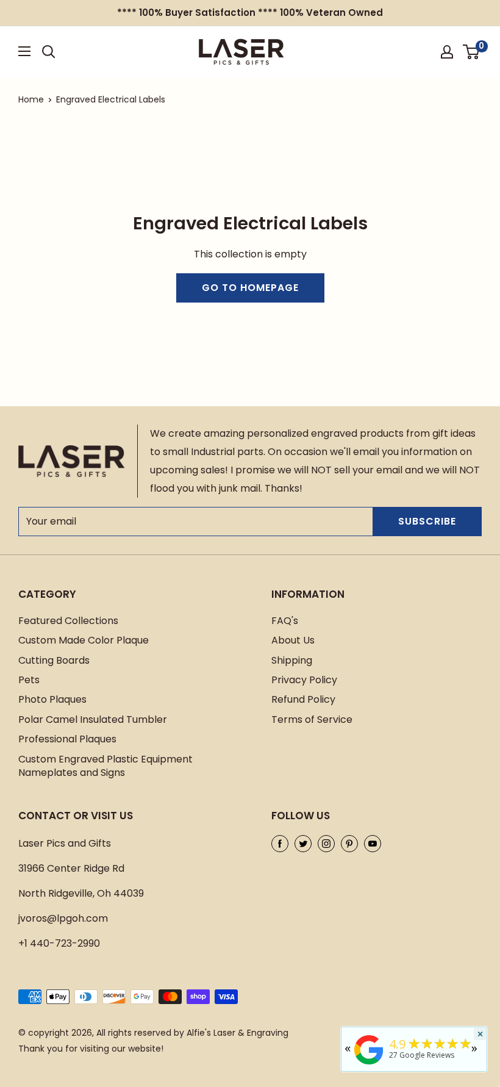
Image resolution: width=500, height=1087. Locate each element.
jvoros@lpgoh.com (63, 918)
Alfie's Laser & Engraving (237, 1033)
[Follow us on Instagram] (326, 843)
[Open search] (48, 52)
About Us (293, 640)
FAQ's (284, 621)
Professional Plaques (67, 739)
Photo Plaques (52, 699)
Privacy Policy (304, 680)
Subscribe (427, 521)
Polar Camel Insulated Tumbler (92, 719)
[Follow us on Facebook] (279, 843)
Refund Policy (303, 699)
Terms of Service (311, 719)
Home (31, 99)
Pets (29, 680)
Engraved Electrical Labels (110, 99)
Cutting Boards (54, 660)
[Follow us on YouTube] (372, 843)
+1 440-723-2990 (59, 943)
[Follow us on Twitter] (303, 843)
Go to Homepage (250, 288)
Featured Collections (68, 621)
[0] (471, 52)
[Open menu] (24, 51)
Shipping (291, 660)
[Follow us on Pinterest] (349, 843)
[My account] (447, 52)
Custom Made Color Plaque (83, 640)
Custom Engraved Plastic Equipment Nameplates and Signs (105, 766)
